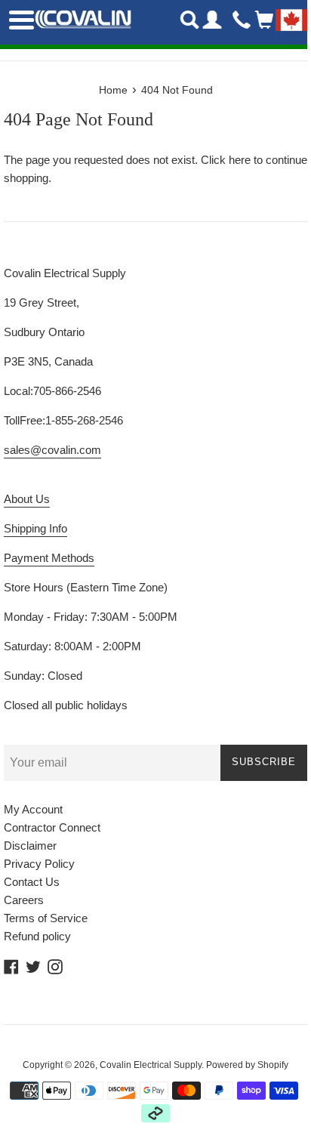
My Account (33, 809)
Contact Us (32, 881)
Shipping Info (35, 528)
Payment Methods (49, 557)
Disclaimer (30, 845)
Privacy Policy (39, 863)
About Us (27, 498)
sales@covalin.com (52, 449)
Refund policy (37, 936)
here (240, 159)
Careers (24, 899)
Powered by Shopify (247, 1065)
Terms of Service (46, 918)
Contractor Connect (52, 827)
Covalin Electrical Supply (151, 1065)
